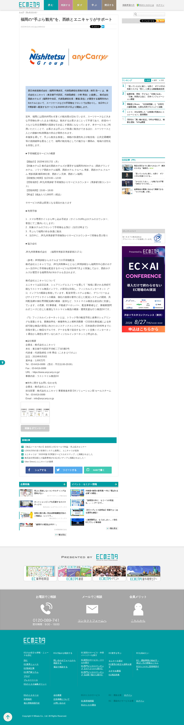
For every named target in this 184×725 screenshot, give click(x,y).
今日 (148, 80)
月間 (162, 80)
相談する (65, 5)
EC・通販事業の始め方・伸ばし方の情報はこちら (147, 661)
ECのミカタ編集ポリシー (35, 684)
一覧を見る (61, 535)
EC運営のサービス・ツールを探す (92, 661)
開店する (109, 5)
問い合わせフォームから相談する (64, 661)
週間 (155, 80)
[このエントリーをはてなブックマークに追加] (103, 26)
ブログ (27, 676)
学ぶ (95, 5)
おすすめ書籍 (115, 671)
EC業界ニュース (31, 664)
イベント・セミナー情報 (84, 484)
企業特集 (25, 484)
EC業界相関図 (87, 701)
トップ (21, 12)
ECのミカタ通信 (88, 705)
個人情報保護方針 (32, 703)
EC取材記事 (29, 668)
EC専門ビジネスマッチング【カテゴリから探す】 (92, 667)
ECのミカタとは (31, 695)
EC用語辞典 (114, 675)
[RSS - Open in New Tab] (160, 20)
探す (80, 5)
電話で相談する (60, 667)
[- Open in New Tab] (143, 236)
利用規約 (28, 699)
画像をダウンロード (35, 428)
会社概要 (57, 695)
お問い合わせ (59, 703)
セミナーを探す (116, 661)
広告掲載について (61, 699)
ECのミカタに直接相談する (147, 667)
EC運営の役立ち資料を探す (120, 665)
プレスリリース (31, 12)
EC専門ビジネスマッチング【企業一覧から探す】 (92, 673)
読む (51, 5)
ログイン (128, 695)
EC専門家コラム (31, 672)
